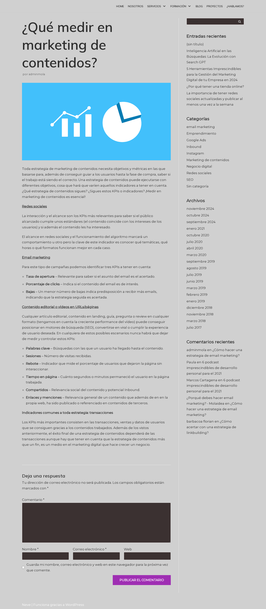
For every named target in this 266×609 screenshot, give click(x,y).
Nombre (30, 549)
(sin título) (195, 44)
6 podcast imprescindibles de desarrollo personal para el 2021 (212, 367)
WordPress (74, 605)
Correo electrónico (90, 549)
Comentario (33, 500)
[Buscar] (239, 21)
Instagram (195, 153)
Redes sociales (199, 173)
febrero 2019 (197, 295)
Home (120, 6)
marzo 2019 (196, 288)
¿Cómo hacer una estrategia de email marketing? (214, 409)
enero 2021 (196, 228)
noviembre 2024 (200, 209)
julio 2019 (194, 275)
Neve (26, 605)
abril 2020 (195, 248)
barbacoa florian (200, 421)
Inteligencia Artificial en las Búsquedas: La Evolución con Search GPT (211, 56)
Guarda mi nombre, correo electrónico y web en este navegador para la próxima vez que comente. (97, 567)
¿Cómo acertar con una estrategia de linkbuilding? (211, 427)
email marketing (201, 127)
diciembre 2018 (199, 308)
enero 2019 (196, 301)
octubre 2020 (198, 235)
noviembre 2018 (200, 314)
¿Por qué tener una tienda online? (215, 86)
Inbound (194, 147)
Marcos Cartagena (202, 380)
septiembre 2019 (201, 261)
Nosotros (135, 6)
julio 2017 (194, 327)
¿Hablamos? (235, 6)
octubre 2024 (198, 215)
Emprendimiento (201, 133)
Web (128, 549)
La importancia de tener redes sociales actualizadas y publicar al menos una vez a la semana (215, 98)
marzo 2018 (196, 321)
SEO (190, 180)
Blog (199, 6)
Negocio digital (199, 166)
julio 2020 (195, 242)
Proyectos (215, 6)
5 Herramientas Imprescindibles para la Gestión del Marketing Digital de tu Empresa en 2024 (214, 74)
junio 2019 (195, 281)
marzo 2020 (196, 255)
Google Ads (196, 140)
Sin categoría (198, 186)
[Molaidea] (32, 6)
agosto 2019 (196, 268)
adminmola (37, 74)
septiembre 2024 (201, 222)
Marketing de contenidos (208, 160)
